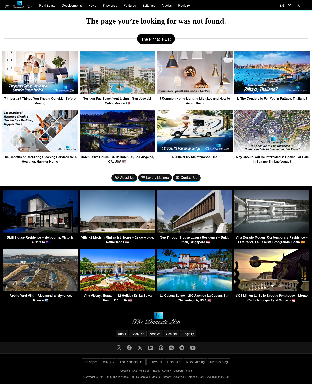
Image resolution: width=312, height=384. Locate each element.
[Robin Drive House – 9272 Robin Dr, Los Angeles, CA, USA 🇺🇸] (117, 150)
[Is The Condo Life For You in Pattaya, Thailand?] (272, 92)
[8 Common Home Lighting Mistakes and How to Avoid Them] (195, 92)
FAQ (134, 370)
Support (178, 370)
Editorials (148, 5)
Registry (184, 5)
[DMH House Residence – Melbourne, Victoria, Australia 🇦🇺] (40, 231)
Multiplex (144, 370)
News (92, 5)
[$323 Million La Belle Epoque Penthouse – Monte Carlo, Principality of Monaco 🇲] (271, 289)
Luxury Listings (157, 177)
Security (166, 370)
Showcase (110, 5)
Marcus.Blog (219, 361)
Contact (171, 333)
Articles (167, 5)
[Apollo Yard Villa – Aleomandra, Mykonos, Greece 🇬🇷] (40, 289)
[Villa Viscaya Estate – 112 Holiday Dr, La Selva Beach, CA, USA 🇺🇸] (117, 289)
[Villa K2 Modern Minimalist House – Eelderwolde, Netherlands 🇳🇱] (117, 231)
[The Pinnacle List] (156, 318)
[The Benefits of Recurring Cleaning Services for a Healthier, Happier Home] (40, 150)
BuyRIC (108, 361)
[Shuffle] (290, 5)
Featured (130, 5)
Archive (155, 333)
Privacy (156, 370)
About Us (127, 177)
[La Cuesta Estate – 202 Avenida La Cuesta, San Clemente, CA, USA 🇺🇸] (194, 289)
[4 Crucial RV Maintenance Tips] (195, 150)
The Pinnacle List (131, 361)
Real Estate (47, 5)
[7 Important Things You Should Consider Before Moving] (40, 92)
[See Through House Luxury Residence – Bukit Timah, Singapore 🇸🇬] (194, 231)
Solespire (90, 361)
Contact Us (189, 177)
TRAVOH (155, 361)
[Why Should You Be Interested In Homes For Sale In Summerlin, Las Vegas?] (272, 150)
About (122, 333)
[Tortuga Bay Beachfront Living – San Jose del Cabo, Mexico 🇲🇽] (117, 92)
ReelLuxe (173, 361)
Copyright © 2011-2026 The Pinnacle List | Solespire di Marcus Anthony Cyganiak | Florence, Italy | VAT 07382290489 (156, 377)
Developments (72, 5)
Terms (188, 370)
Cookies (125, 370)
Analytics (138, 333)
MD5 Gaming (195, 361)
